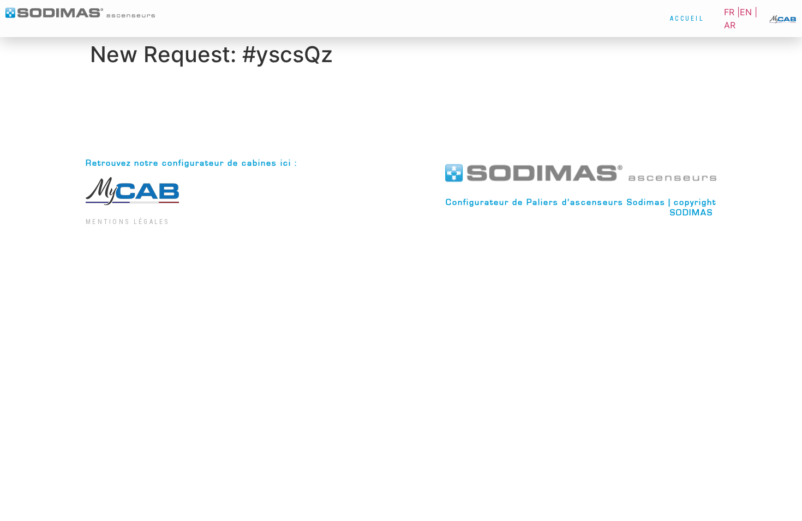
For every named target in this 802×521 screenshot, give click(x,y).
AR (729, 25)
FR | (732, 12)
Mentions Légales (128, 222)
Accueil (687, 18)
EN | (748, 12)
